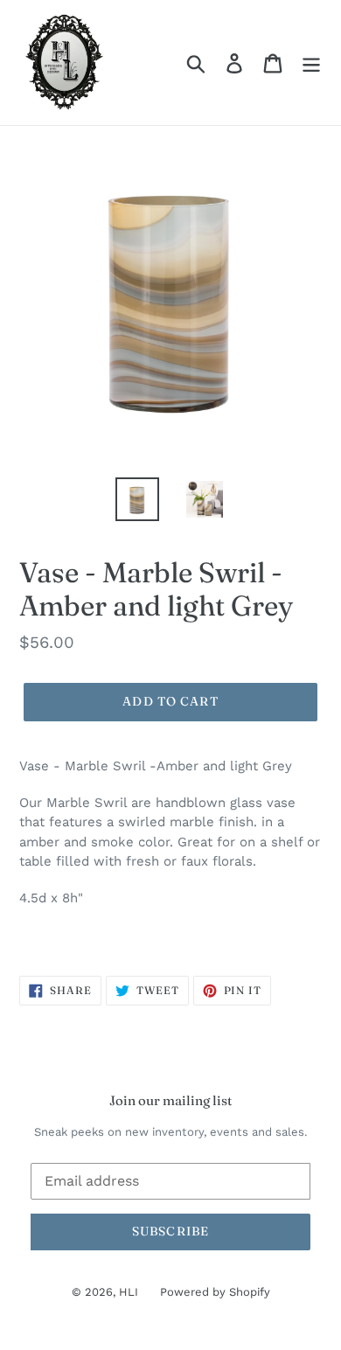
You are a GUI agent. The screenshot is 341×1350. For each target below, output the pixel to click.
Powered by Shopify (215, 1291)
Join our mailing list (170, 1101)
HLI (128, 1291)
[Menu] (311, 62)
